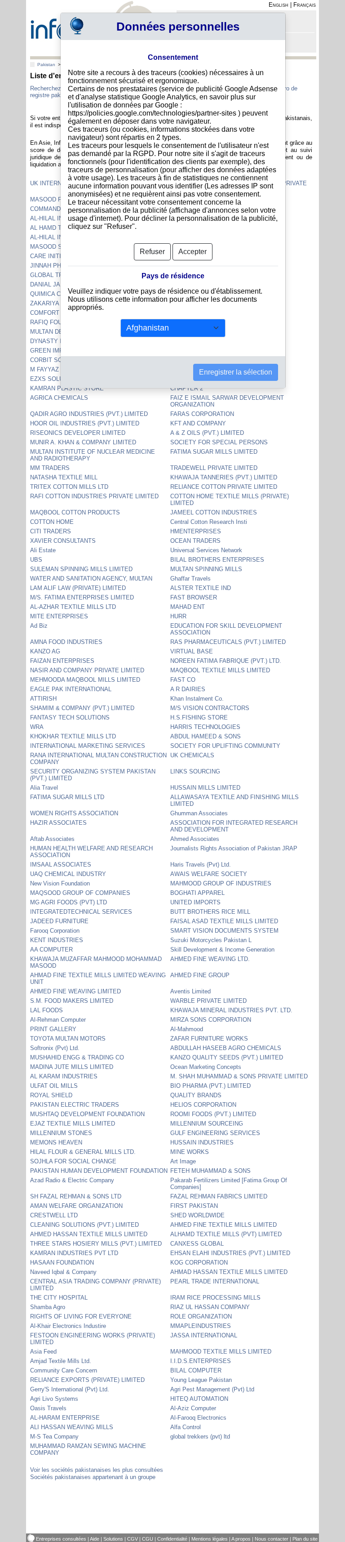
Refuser (152, 251)
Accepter (192, 251)
